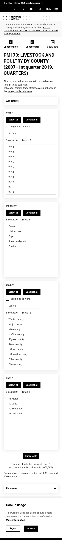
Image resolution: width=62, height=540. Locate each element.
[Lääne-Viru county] (31, 354)
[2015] (31, 167)
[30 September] (31, 408)
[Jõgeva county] (31, 339)
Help (48, 9)
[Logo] (12, 16)
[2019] (31, 147)
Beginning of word (20, 126)
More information (15, 520)
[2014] (31, 172)
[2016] (31, 162)
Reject (13, 528)
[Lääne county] (31, 349)
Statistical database (21, 24)
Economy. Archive (12, 27)
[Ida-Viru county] (31, 334)
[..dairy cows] (31, 231)
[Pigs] (31, 236)
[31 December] (31, 413)
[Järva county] (31, 344)
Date (8, 378)
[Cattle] (31, 226)
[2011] (31, 186)
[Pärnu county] (31, 364)
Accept (31, 528)
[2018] (31, 152)
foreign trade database (20, 91)
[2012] (31, 181)
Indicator (11, 205)
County (10, 285)
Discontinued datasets (43, 24)
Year (8, 112)
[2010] (31, 191)
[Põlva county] (31, 359)
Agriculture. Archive (32, 27)
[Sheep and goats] (31, 241)
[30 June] (31, 403)
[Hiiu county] (31, 329)
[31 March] (31, 398)
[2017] (31, 157)
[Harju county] (31, 324)
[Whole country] (31, 319)
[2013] (31, 177)
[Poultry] (31, 246)
